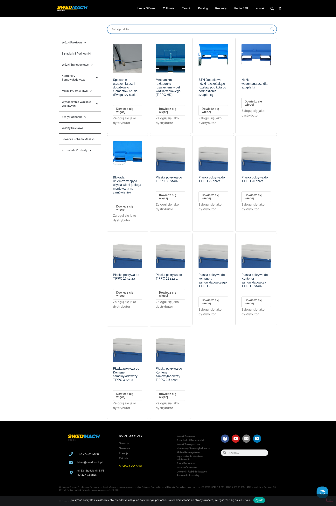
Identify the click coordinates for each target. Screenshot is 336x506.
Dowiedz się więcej (124, 110)
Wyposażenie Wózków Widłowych (76, 104)
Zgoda (259, 500)
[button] (272, 8)
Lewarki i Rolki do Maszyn (78, 139)
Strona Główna (145, 8)
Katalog (203, 8)
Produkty (221, 8)
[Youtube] (236, 438)
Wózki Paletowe (72, 42)
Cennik (186, 8)
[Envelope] (246, 438)
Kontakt (260, 8)
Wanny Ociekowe (73, 128)
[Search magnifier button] (272, 29)
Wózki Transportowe (75, 64)
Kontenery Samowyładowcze (73, 77)
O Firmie (168, 8)
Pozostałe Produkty (75, 150)
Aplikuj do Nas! (130, 465)
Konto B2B (241, 8)
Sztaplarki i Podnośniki (76, 53)
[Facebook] (225, 438)
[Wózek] (280, 8)
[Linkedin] (257, 438)
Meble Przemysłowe (75, 91)
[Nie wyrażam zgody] (329, 500)
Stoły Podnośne (72, 117)
